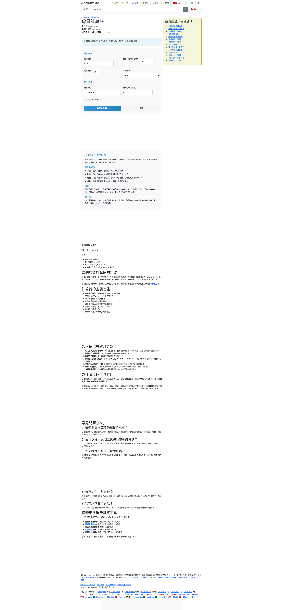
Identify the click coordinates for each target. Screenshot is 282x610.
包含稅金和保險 (92, 99)
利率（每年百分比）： (131, 58)
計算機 (176, 597)
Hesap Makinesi (140, 594)
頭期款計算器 (173, 34)
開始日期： (88, 87)
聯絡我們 (100, 584)
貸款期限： (88, 70)
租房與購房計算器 (175, 26)
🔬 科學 (155, 3)
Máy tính (110, 597)
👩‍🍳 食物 (165, 3)
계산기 (193, 597)
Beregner (102, 591)
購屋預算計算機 (174, 42)
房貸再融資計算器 (175, 50)
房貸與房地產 (95, 17)
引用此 (86, 32)
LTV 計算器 (172, 44)
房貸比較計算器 (174, 55)
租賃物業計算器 (174, 31)
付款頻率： (127, 70)
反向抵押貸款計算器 (176, 58)
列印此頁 (87, 29)
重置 (141, 108)
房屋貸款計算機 (174, 60)
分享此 (109, 32)
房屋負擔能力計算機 (176, 28)
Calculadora (130, 591)
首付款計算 (89, 529)
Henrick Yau (93, 26)
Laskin (100, 597)
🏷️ (186, 3)
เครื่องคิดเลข (164, 597)
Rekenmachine (136, 597)
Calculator (162, 591)
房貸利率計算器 (174, 39)
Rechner (122, 597)
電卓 (185, 597)
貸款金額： (88, 58)
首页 (83, 17)
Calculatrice (124, 594)
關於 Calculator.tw (87, 584)
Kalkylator (88, 597)
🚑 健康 (135, 3)
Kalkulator (155, 594)
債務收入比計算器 (175, 36)
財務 (87, 17)
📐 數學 (115, 3)
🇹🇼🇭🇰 (177, 3)
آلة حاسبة (150, 597)
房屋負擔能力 (90, 524)
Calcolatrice (115, 591)
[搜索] (185, 9)
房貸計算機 (172, 52)
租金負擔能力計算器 (176, 47)
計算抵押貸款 (102, 108)
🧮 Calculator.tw (90, 2)
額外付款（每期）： (130, 87)
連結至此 (98, 32)
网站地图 (120, 584)
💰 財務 (145, 3)
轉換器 (128, 584)
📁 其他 (125, 3)
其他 (115, 517)
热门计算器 (110, 584)
